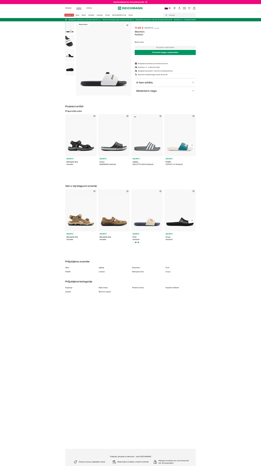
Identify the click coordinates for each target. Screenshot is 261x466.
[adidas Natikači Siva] (147, 145)
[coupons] (184, 8)
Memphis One (138, 272)
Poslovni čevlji (138, 288)
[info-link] (146, 2)
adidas (101, 268)
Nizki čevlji (103, 288)
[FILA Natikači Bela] (133, 242)
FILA (167, 268)
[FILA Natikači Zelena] (138, 242)
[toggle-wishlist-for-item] (127, 25)
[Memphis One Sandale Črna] (81, 145)
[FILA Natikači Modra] (147, 220)
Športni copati (105, 292)
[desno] (192, 145)
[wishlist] (189, 8)
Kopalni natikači (172, 288)
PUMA (67, 272)
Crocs (168, 272)
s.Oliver (102, 272)
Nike (67, 268)
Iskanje (172, 15)
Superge (68, 288)
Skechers (140, 32)
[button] (103, 58)
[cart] (194, 8)
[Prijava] (179, 8)
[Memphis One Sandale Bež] (81, 220)
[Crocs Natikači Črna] (114, 145)
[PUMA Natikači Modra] (180, 145)
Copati (68, 292)
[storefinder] (174, 8)
